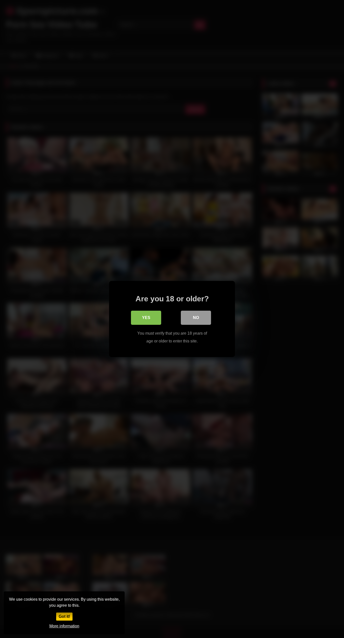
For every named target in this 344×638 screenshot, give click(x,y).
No (196, 317)
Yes (146, 317)
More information (64, 626)
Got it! (64, 616)
